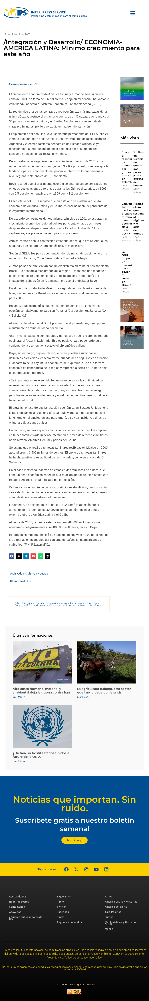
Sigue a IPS (64, 896)
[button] (11, 556)
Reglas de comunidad (70, 922)
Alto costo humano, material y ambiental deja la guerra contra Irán (41, 690)
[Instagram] (86, 869)
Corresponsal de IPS (23, 84)
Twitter (61, 906)
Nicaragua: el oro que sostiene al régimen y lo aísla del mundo (140, 218)
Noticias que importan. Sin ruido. (74, 804)
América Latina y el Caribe (121, 901)
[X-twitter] (76, 869)
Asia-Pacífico (113, 912)
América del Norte (116, 906)
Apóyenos (15, 912)
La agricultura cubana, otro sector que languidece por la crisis (104, 690)
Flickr (60, 917)
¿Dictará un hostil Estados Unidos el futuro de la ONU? (41, 755)
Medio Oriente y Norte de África (120, 923)
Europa (109, 917)
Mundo (109, 928)
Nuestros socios (19, 901)
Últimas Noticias (37, 573)
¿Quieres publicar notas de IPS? (25, 918)
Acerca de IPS (17, 896)
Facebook (63, 912)
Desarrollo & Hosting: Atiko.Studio (74, 984)
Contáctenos (17, 906)
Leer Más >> (126, 187)
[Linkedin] (106, 869)
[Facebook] (66, 869)
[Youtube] (96, 869)
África (108, 896)
